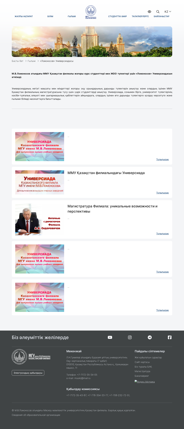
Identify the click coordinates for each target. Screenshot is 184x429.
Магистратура (142, 371)
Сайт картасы (142, 362)
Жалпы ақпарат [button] (24, 16)
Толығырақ (162, 159)
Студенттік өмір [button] (117, 16)
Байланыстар (161, 16)
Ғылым (32, 60)
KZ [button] (166, 11)
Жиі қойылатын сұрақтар (148, 357)
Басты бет (17, 60)
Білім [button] (50, 16)
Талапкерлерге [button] (140, 16)
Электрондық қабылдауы (28, 372)
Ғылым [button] (72, 16)
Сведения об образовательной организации (36, 414)
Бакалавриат (142, 375)
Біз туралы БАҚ (143, 366)
